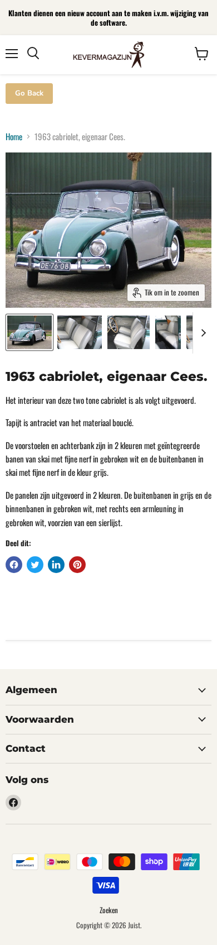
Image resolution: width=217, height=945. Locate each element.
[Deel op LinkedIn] (56, 564)
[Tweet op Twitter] (35, 564)
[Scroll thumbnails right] (201, 333)
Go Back (29, 93)
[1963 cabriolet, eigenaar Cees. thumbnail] (29, 332)
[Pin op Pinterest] (77, 564)
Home (14, 136)
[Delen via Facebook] (14, 564)
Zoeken (109, 909)
